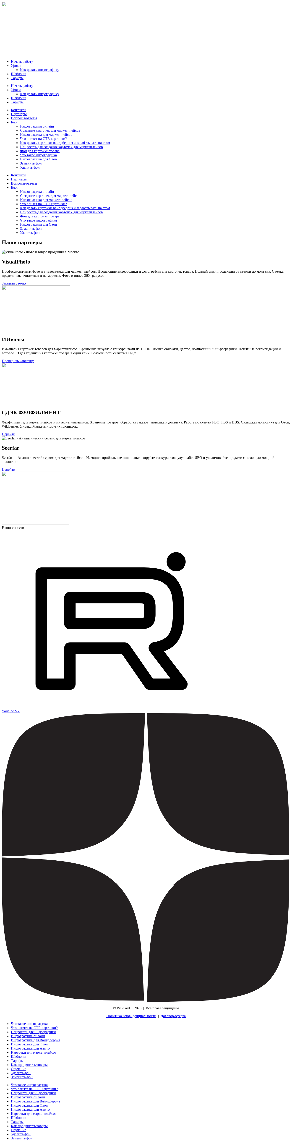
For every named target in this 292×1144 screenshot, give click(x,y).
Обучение (18, 1069)
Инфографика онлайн (37, 126)
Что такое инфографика (38, 155)
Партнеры (19, 114)
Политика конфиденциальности (131, 1016)
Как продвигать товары (29, 1065)
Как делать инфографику (39, 70)
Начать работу (22, 61)
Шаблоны (18, 74)
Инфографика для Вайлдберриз (35, 1040)
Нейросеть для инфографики (33, 1032)
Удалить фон (30, 167)
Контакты (18, 110)
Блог (14, 122)
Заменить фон (31, 163)
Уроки (16, 66)
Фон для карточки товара (40, 151)
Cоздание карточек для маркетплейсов (50, 130)
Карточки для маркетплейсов (34, 1052)
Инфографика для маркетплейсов (46, 134)
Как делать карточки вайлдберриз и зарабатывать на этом (65, 143)
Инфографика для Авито (30, 1048)
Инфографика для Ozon (38, 159)
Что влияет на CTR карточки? (43, 139)
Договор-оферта (173, 1016)
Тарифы (17, 78)
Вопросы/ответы (24, 118)
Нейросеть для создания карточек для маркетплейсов (61, 147)
